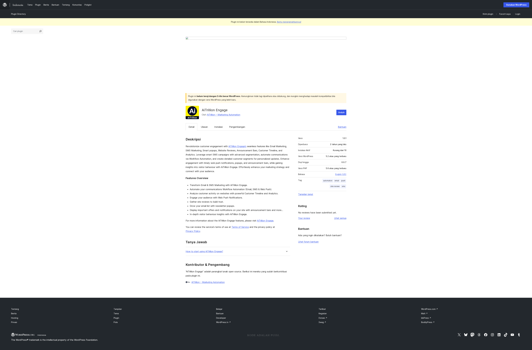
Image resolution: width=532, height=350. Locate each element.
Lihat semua (340, 218)
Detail (191, 126)
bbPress (426, 318)
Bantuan (342, 126)
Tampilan (118, 309)
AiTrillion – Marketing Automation (223, 114)
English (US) (340, 174)
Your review (304, 218)
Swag (322, 322)
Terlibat (322, 309)
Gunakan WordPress (516, 5)
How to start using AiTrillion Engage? (204, 251)
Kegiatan (323, 313)
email (337, 181)
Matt (424, 313)
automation (327, 181)
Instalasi (218, 126)
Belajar (219, 309)
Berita (13, 313)
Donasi (323, 318)
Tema (116, 313)
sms (343, 186)
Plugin (116, 318)
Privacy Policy (193, 231)
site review (335, 186)
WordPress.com (429, 309)
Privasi (14, 322)
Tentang (15, 309)
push (343, 181)
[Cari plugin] (40, 31)
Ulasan (204, 126)
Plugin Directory (18, 14)
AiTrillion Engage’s (237, 146)
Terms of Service (240, 227)
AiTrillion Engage (265, 220)
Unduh (341, 112)
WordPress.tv (223, 322)
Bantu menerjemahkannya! (289, 22)
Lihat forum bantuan (308, 241)
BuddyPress (428, 322)
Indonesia (42, 335)
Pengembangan (237, 126)
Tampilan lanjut (305, 194)
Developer (221, 318)
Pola (116, 322)
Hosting (14, 318)
